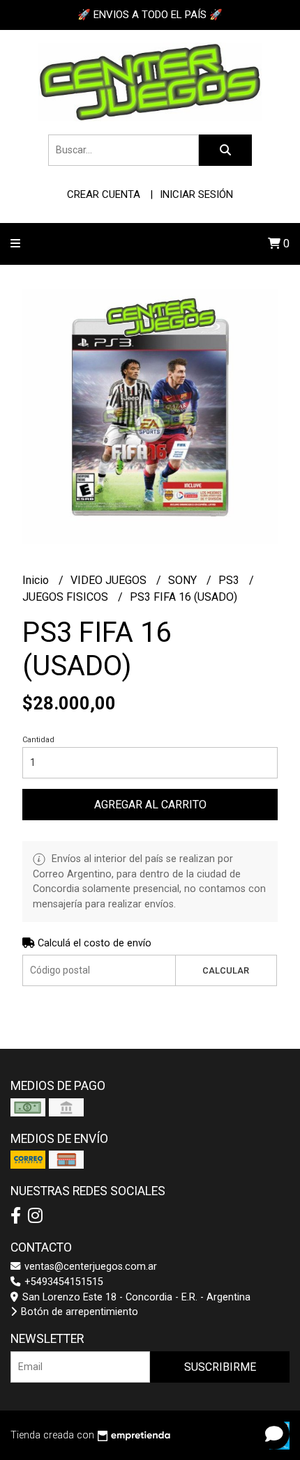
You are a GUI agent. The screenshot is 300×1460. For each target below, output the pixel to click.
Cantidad (38, 739)
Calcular (225, 970)
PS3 (230, 580)
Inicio (37, 580)
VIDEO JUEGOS (109, 580)
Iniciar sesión (196, 194)
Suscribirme (220, 1367)
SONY (184, 580)
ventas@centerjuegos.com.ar (89, 1267)
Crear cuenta (103, 194)
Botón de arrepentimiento (78, 1312)
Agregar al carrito (150, 804)
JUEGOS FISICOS (66, 597)
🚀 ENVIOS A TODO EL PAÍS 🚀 (150, 14)
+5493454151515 (62, 1282)
